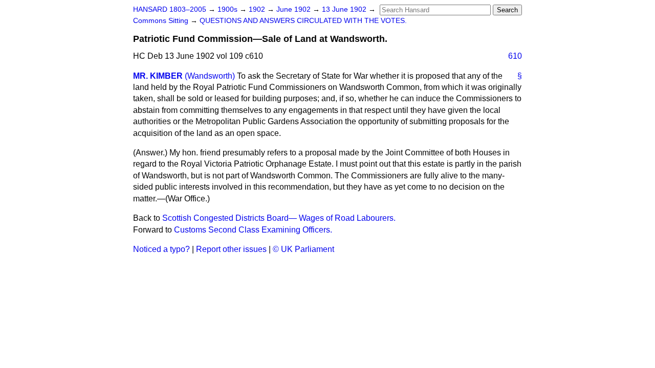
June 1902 (294, 9)
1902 (258, 9)
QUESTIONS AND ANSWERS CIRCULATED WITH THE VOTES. (303, 21)
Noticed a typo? (161, 249)
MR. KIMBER (158, 76)
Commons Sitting (161, 21)
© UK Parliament (303, 249)
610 (515, 56)
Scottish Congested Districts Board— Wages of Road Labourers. (279, 218)
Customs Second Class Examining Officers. (253, 229)
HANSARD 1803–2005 (169, 9)
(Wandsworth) (210, 76)
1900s (228, 9)
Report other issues (231, 249)
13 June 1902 (345, 9)
